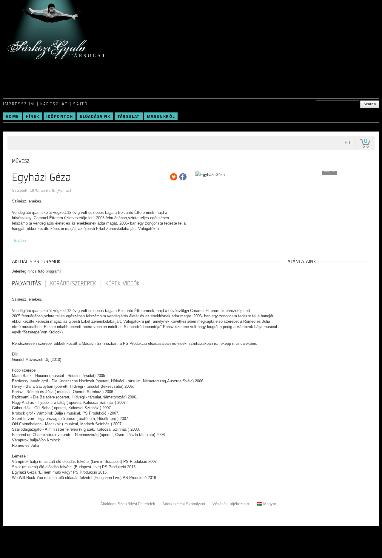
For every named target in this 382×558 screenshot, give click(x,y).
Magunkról (161, 116)
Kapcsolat (53, 104)
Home (12, 116)
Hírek (32, 116)
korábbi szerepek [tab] (73, 283)
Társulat (128, 116)
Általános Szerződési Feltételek (127, 504)
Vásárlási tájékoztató (230, 504)
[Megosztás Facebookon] (183, 176)
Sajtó (80, 104)
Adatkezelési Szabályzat (183, 504)
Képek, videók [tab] (122, 283)
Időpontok (59, 116)
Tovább (19, 240)
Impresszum (19, 104)
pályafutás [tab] (26, 283)
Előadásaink (95, 116)
